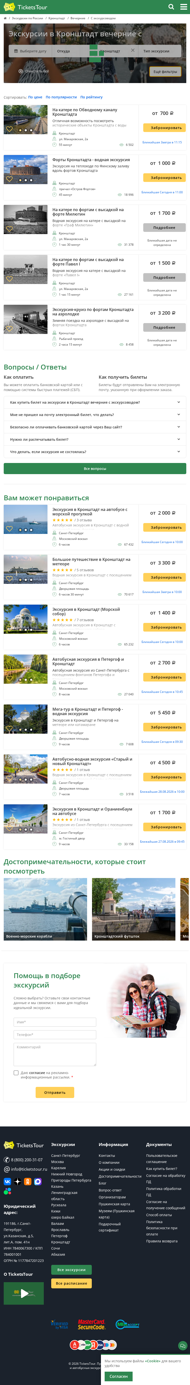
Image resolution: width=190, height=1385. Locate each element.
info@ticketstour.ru (24, 1169)
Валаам (57, 1223)
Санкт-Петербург (65, 1155)
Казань (57, 1186)
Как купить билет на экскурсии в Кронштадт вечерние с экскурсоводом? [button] (75, 402)
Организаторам (112, 1197)
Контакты (107, 1155)
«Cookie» (153, 1361)
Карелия (58, 1167)
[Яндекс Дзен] (17, 1181)
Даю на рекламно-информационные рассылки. (47, 1074)
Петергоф (59, 1235)
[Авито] (7, 1191)
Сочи (55, 1248)
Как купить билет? (161, 1168)
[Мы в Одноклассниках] (27, 1181)
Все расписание (71, 1283)
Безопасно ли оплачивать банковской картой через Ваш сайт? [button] (66, 427)
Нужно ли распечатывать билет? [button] (39, 439)
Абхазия (58, 1254)
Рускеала (58, 1205)
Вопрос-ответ (110, 1190)
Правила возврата (162, 1241)
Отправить (55, 1092)
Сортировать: (15, 97)
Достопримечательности (120, 1176)
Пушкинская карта (114, 1204)
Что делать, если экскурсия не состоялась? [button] (48, 451)
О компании (109, 1162)
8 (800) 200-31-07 (26, 1160)
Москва (57, 1161)
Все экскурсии (71, 1269)
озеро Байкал (62, 1217)
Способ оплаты (159, 1214)
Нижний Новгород (66, 1174)
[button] (183, 7)
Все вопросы (95, 468)
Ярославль (60, 1229)
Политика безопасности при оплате (161, 1227)
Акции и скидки (112, 1169)
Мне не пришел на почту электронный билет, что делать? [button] (62, 414)
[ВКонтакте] (7, 1181)
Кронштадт (60, 1242)
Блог (102, 1183)
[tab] (95, 402)
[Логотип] (25, 7)
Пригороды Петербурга (71, 1180)
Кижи (55, 1211)
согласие (37, 1072)
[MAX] (38, 1181)
